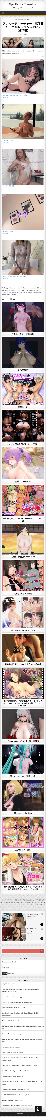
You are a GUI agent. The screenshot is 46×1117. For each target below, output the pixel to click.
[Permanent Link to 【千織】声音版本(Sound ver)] (23, 539)
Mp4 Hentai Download (23, 4)
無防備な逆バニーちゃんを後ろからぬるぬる (23, 664)
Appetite (17, 288)
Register (11, 973)
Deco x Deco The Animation (11, 1002)
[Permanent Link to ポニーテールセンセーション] (23, 612)
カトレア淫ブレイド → (38, 904)
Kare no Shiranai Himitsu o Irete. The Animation (18, 1039)
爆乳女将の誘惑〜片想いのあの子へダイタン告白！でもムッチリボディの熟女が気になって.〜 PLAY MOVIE (23, 703)
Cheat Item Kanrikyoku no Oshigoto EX (15, 1071)
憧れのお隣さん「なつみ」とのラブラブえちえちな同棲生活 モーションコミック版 (23, 887)
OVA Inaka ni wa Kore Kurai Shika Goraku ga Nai (19, 1026)
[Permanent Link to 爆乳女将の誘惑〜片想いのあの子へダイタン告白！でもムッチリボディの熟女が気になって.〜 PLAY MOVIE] (23, 683)
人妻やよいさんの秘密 (23, 593)
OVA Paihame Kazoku (9, 1089)
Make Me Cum (28, 45)
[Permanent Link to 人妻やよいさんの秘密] (23, 575)
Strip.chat (5, 47)
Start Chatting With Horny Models (14, 276)
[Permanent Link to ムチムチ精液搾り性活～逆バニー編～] (23, 426)
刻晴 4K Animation (23, 481)
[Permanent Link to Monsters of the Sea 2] (23, 795)
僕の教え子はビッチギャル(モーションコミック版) (23, 519)
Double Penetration (26, 290)
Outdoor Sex (21, 292)
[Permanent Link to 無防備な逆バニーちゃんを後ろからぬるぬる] (23, 648)
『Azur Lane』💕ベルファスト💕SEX (23, 741)
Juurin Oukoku (7, 1021)
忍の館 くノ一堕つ (23, 850)
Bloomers (33, 288)
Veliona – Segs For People (23, 333)
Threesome (37, 292)
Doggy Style (14, 290)
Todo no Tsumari (8, 1034)
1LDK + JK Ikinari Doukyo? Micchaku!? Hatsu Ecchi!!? (20, 1013)
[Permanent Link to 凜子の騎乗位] (23, 352)
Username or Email (9, 962)
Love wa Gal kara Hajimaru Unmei (13, 1065)
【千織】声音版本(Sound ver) (23, 556)
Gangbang (12, 292)
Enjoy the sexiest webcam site (8, 45)
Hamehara (5, 1047)
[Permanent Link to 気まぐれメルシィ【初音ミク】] (23, 759)
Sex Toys (29, 292)
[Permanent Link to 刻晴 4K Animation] (23, 463)
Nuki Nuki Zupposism (9, 1008)
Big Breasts (25, 288)
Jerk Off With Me (9, 186)
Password (5, 967)
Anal (11, 288)
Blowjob (40, 288)
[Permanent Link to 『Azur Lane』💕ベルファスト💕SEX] (23, 724)
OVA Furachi (6, 1076)
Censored (26, 19)
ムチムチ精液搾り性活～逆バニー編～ (23, 443)
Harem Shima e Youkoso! (10, 997)
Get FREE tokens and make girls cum (16, 95)
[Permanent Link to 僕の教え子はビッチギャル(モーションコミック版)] (23, 500)
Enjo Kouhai (6, 1052)
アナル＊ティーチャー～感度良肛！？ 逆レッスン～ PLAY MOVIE (23, 26)
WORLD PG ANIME (9, 295)
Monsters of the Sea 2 (23, 813)
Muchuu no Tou (7, 1100)
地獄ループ (23, 406)
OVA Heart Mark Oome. (10, 1095)
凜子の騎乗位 (23, 370)
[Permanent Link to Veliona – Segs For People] (23, 317)
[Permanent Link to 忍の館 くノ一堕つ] (23, 832)
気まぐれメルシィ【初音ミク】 (23, 776)
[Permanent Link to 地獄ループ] (23, 389)
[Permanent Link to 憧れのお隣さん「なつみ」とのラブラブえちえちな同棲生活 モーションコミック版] (23, 869)
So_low (4, 984)
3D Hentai (20, 19)
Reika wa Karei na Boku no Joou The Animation (18, 1082)
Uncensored (27, 307)
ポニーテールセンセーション (23, 630)
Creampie (5, 290)
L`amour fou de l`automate (11, 1105)
